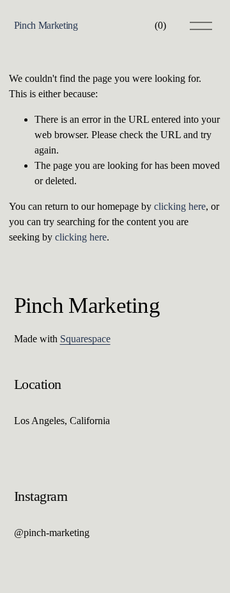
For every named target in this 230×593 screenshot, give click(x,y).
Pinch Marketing (46, 25)
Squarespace (85, 338)
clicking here (180, 206)
